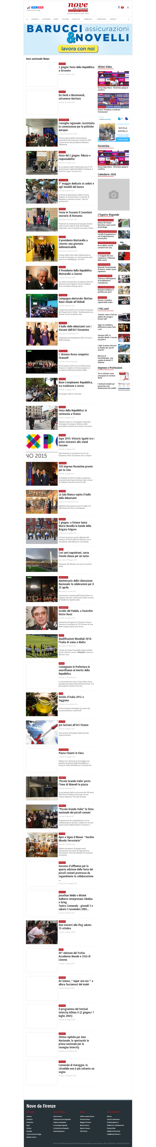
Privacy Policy (111, 1128)
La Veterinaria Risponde (61, 1128)
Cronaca (35, 19)
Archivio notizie (31, 1137)
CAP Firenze (83, 1131)
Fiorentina (101, 19)
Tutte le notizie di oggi (33, 1134)
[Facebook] (119, 7)
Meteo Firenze (84, 1125)
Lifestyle (76, 19)
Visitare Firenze (85, 1119)
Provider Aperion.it (113, 1122)
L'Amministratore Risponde (62, 1119)
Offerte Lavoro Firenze (87, 1116)
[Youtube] (122, 7)
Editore (109, 1116)
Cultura (65, 19)
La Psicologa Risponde (60, 1125)
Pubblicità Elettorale (113, 1131)
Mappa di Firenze (85, 1122)
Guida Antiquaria (58, 1131)
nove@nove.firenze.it (113, 1134)
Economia (46, 19)
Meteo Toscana (85, 1128)
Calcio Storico (57, 1116)
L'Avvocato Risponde (59, 1122)
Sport (56, 19)
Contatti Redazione (113, 1119)
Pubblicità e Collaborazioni (115, 1125)
